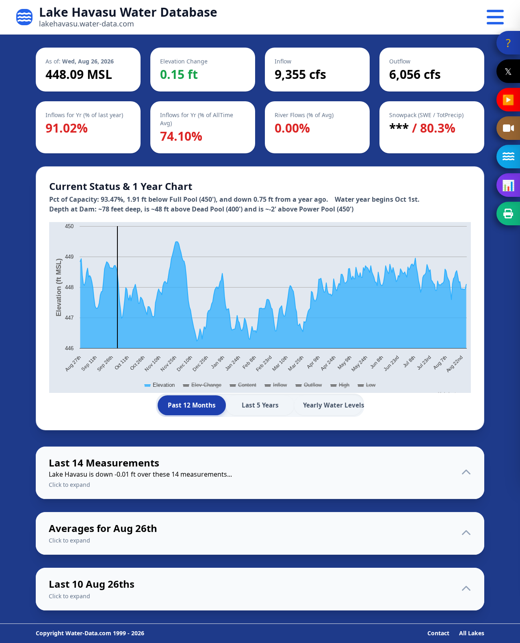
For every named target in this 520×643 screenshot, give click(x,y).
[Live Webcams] (508, 128)
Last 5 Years (260, 405)
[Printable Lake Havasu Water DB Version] (508, 213)
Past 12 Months (192, 405)
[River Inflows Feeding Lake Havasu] (508, 156)
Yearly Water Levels (332, 405)
